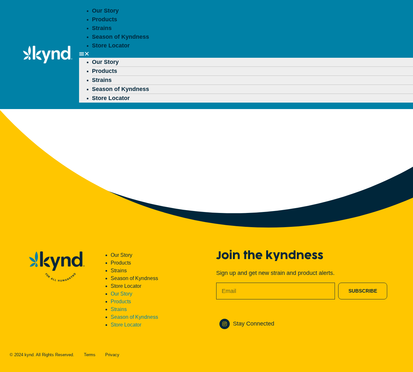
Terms (90, 354)
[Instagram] (224, 324)
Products (104, 19)
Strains (102, 28)
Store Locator (111, 45)
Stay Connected (253, 323)
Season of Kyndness (120, 37)
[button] (238, 54)
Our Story (105, 10)
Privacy (112, 354)
